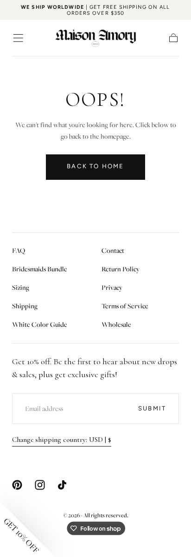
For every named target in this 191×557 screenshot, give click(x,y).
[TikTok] (62, 485)
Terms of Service (125, 305)
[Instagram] (40, 485)
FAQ (18, 250)
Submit (152, 408)
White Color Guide (39, 324)
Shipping (25, 305)
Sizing (20, 287)
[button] (18, 38)
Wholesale (116, 324)
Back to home (95, 166)
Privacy (112, 287)
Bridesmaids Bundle (39, 268)
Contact (113, 250)
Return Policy (121, 268)
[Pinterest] (17, 485)
